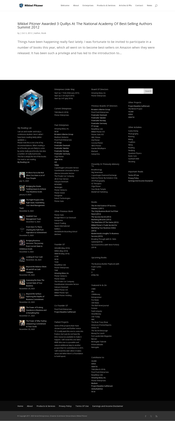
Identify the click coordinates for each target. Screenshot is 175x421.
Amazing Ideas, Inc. (61, 273)
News (149, 6)
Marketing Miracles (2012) (101, 219)
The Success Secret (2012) (101, 217)
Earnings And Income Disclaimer (140, 181)
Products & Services (106, 6)
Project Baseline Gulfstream (65, 312)
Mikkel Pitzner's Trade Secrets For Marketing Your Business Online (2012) (104, 228)
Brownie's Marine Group (63, 134)
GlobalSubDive (97, 389)
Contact (139, 6)
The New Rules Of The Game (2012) (104, 222)
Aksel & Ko (58, 159)
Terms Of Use (133, 175)
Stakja (56, 165)
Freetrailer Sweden (61, 148)
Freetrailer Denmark (62, 145)
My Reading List (23, 162)
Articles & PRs (125, 6)
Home (20, 406)
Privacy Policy (133, 178)
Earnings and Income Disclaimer (107, 406)
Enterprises (88, 6)
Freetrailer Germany (62, 154)
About (76, 6)
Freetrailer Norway (61, 151)
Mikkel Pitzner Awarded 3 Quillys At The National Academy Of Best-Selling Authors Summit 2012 (85, 25)
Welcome (65, 6)
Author (37, 33)
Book (43, 33)
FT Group (58, 142)
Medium (94, 383)
